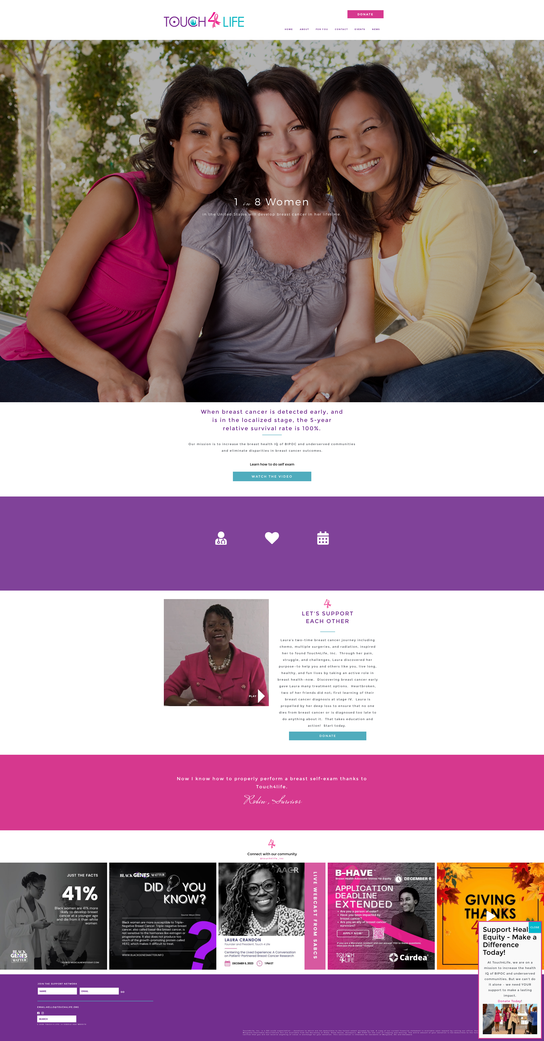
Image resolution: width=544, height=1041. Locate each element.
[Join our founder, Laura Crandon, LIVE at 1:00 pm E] (272, 916)
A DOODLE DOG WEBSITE (73, 1024)
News (376, 29)
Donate (327, 736)
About (304, 29)
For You (322, 29)
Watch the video (272, 476)
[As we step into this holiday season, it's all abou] (490, 916)
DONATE (365, 14)
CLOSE (534, 927)
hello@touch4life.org (62, 1007)
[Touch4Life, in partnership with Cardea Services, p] (381, 916)
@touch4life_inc (272, 859)
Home (289, 29)
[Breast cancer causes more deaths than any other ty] (53, 916)
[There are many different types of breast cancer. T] (162, 916)
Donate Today (509, 1001)
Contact (341, 29)
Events (360, 29)
